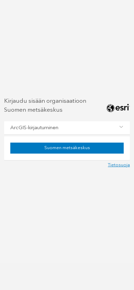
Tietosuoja (119, 165)
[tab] (67, 127)
